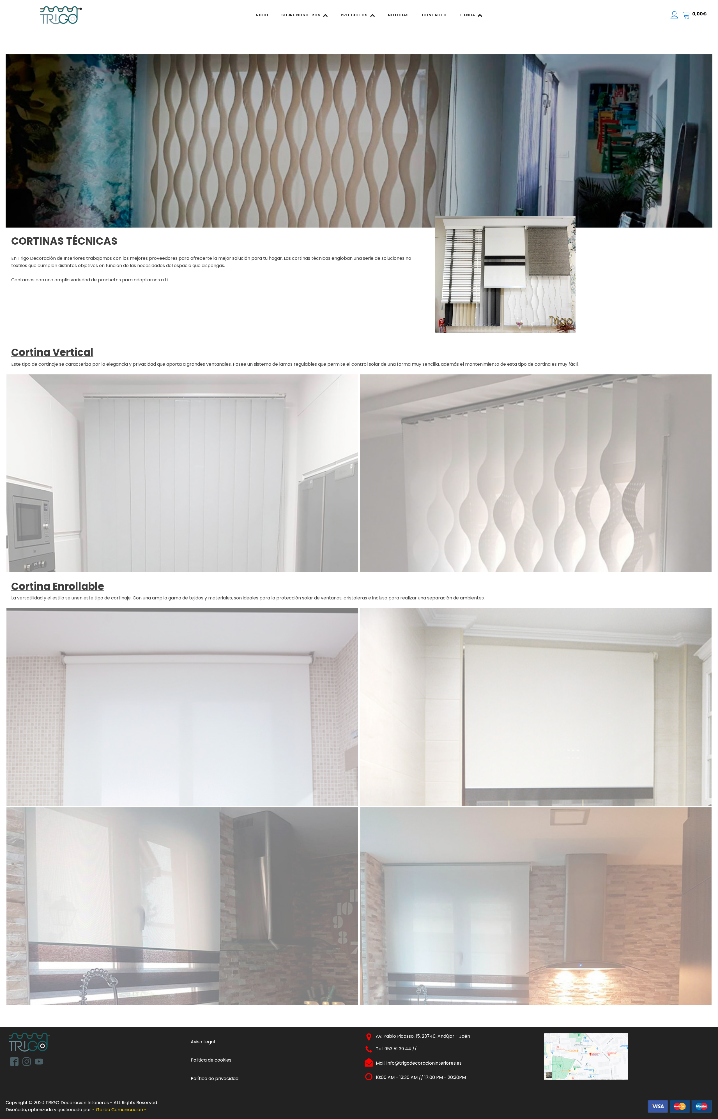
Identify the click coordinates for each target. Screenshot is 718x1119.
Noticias (398, 15)
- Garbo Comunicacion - (120, 1109)
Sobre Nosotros (301, 15)
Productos (354, 15)
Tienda (467, 15)
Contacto (434, 15)
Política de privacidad (214, 1078)
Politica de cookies (211, 1060)
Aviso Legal (203, 1042)
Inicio (261, 15)
